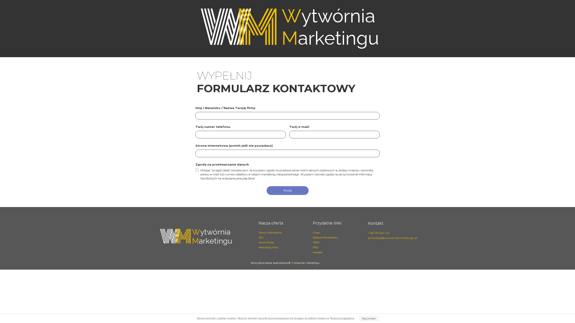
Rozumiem (369, 318)
